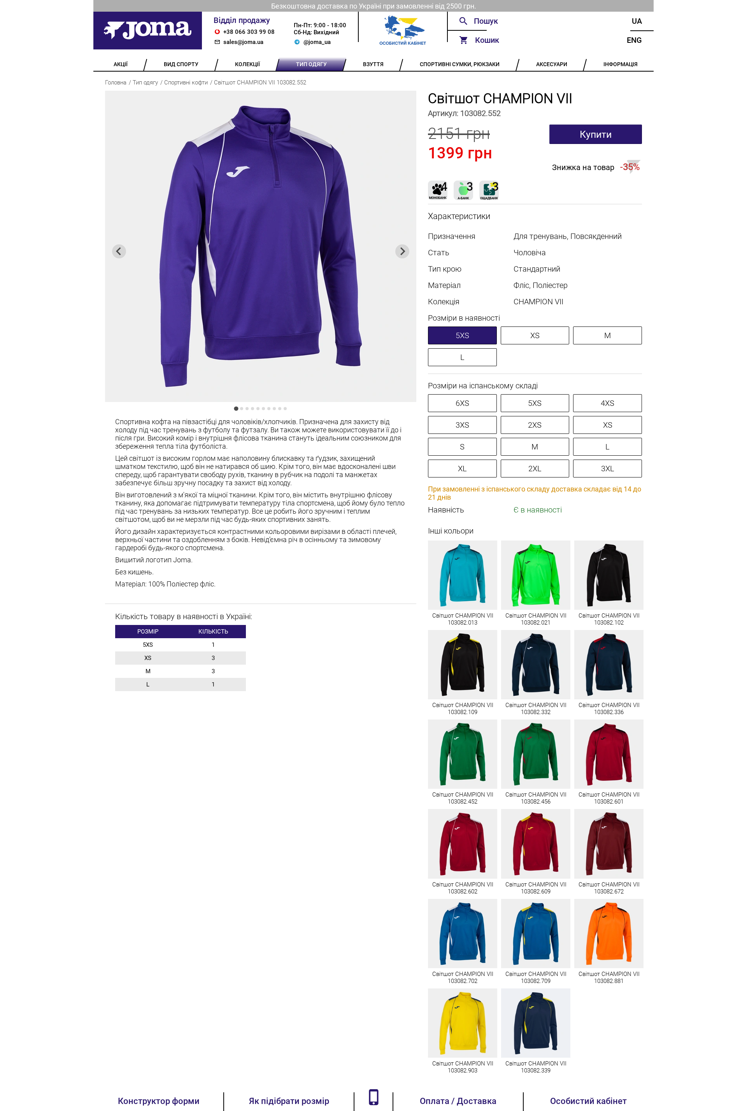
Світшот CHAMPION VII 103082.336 (609, 709)
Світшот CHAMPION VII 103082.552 (260, 82)
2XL (535, 468)
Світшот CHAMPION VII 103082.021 (535, 619)
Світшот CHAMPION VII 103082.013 (462, 619)
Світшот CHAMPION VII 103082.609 (535, 888)
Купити (596, 134)
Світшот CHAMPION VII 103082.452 (462, 798)
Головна (115, 82)
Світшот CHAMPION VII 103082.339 (535, 1067)
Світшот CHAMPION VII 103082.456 (535, 798)
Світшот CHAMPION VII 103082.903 (462, 1067)
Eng (634, 40)
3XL (607, 468)
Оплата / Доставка (458, 1101)
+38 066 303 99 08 (249, 31)
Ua (637, 21)
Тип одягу (145, 82)
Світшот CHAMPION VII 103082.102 (609, 619)
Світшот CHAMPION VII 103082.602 (462, 888)
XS (535, 335)
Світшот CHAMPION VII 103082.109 (462, 709)
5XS (462, 335)
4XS (607, 403)
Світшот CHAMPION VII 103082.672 (609, 888)
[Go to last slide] (119, 251)
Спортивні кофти (186, 82)
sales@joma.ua (243, 42)
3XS (462, 425)
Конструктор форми (159, 1101)
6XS (462, 403)
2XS (535, 425)
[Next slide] (402, 251)
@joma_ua (317, 42)
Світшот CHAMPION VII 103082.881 (609, 978)
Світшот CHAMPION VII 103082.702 (462, 978)
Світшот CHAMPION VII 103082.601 (609, 798)
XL (462, 468)
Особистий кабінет (588, 1101)
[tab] (236, 408)
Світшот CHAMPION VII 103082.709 (535, 978)
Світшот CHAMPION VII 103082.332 (535, 709)
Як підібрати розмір (289, 1101)
